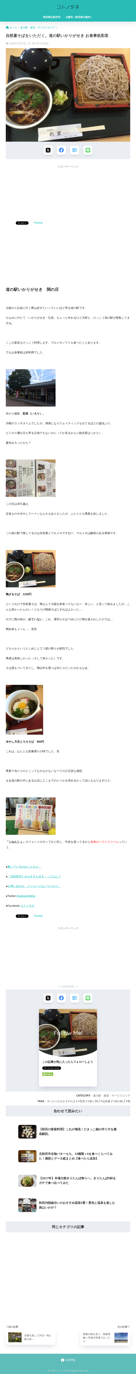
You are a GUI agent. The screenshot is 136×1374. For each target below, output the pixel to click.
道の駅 (119, 1101)
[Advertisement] (68, 193)
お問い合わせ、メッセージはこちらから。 (34, 886)
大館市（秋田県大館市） (79, 17)
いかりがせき (57, 1101)
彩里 (82, 1101)
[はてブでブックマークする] (74, 150)
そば (72, 1101)
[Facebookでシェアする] (61, 150)
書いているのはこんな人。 (24, 866)
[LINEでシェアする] (88, 150)
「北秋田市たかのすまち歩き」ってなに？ (34, 876)
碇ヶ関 (94, 1101)
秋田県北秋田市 (52, 17)
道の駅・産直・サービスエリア (111, 1095)
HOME (70, 1360)
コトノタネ (27, 905)
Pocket (38, 222)
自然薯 (106, 1101)
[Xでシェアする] (48, 150)
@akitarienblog (26, 896)
